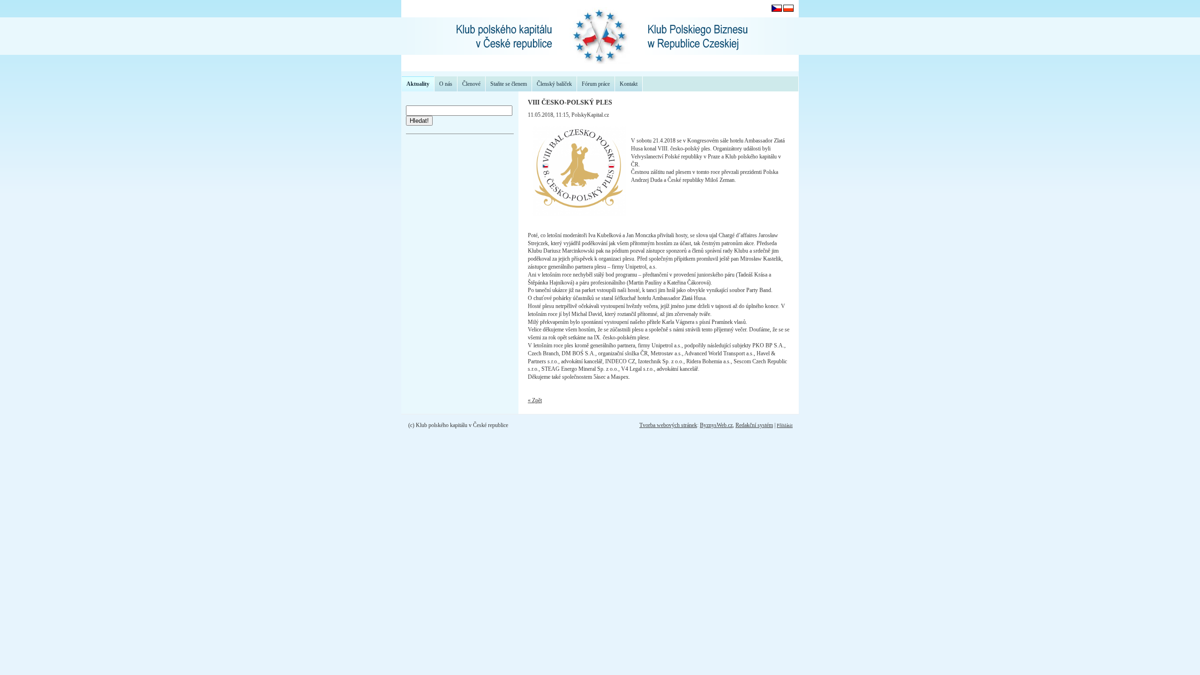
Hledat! (419, 120)
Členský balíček (554, 84)
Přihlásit (785, 425)
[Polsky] (788, 10)
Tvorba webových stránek (668, 425)
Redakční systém (754, 425)
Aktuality (417, 84)
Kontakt (629, 84)
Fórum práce (596, 84)
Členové (471, 84)
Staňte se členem (508, 84)
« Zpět (535, 400)
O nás (445, 84)
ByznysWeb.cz (716, 425)
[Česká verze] (777, 10)
